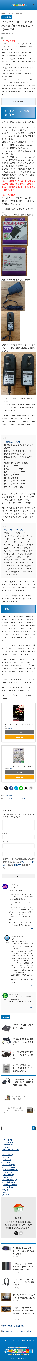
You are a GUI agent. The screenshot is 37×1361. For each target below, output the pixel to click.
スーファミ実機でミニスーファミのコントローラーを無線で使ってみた (23, 1068)
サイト (4, 850)
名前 (4, 833)
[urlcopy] (31, 788)
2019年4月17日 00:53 (15, 885)
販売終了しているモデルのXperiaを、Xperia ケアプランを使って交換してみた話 (24, 1266)
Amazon (19, 737)
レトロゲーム (21, 799)
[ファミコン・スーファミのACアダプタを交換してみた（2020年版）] (16, 788)
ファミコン (13, 799)
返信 (31, 929)
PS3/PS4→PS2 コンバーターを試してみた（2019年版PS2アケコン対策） (23, 1082)
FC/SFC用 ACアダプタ (12, 441)
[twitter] (6, 788)
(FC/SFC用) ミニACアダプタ (14, 529)
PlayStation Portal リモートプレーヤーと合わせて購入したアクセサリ (24, 1251)
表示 (21, 101)
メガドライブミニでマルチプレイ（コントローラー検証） (23, 1055)
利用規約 (17, 864)
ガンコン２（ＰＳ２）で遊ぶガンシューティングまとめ (23, 1042)
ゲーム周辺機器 (7, 796)
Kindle (19, 732)
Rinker (10, 728)
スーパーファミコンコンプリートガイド (19, 766)
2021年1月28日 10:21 (15, 994)
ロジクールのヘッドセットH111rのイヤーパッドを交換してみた (23, 1282)
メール (5, 842)
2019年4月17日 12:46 (17, 936)
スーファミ (6, 799)
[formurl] (21, 1233)
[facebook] (11, 788)
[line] (21, 788)
